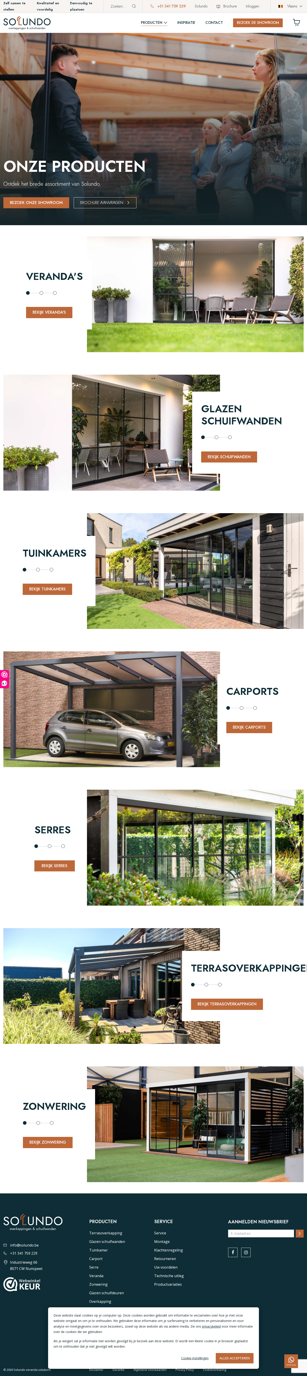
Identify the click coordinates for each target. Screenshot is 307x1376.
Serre (93, 1267)
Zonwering (98, 1284)
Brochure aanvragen (101, 203)
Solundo (201, 6)
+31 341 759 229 (171, 6)
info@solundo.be (24, 1245)
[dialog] (153, 1338)
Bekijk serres (54, 866)
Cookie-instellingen (195, 1358)
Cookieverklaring (214, 1370)
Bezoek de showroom (258, 22)
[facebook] (233, 1252)
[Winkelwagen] (298, 23)
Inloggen (252, 6)
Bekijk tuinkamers (47, 589)
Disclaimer (96, 1370)
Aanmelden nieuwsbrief (258, 1222)
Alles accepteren (235, 1358)
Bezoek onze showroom (36, 203)
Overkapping (100, 1301)
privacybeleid (211, 1326)
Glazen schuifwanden (107, 1241)
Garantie (118, 1370)
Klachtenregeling (168, 1250)
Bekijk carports (249, 727)
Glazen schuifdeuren (106, 1292)
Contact (214, 22)
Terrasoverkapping (105, 1233)
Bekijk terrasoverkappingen (227, 1004)
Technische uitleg (169, 1275)
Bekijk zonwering (47, 1142)
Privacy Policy (185, 1370)
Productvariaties (168, 1284)
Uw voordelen (166, 1267)
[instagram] (246, 1252)
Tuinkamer (98, 1250)
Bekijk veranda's (49, 312)
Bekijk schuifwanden (229, 457)
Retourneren (165, 1258)
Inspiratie (186, 22)
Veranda (96, 1275)
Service (160, 1233)
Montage (162, 1241)
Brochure (230, 6)
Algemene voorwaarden (150, 1370)
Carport (95, 1258)
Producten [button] (151, 22)
